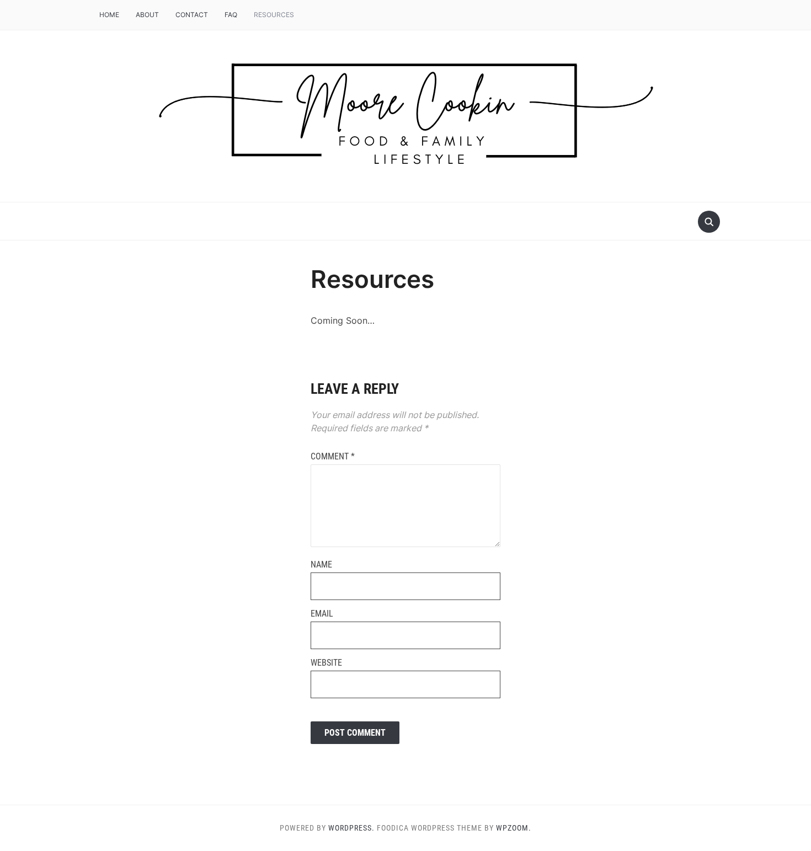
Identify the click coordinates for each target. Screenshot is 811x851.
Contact (191, 14)
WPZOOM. (513, 827)
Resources (274, 14)
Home (109, 14)
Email (322, 613)
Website (326, 662)
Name (321, 564)
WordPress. (351, 827)
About (147, 14)
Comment (333, 456)
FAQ (231, 14)
